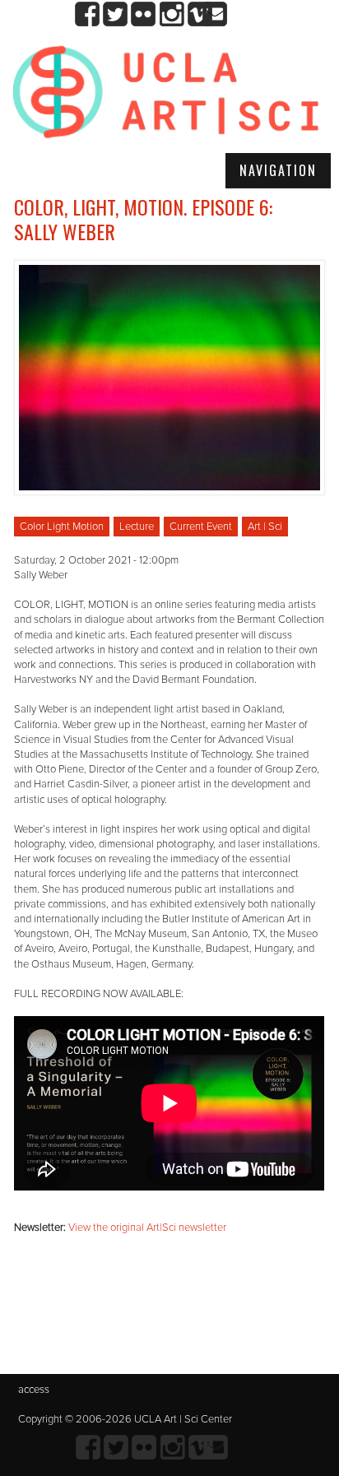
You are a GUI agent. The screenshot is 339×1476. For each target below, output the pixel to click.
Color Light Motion (62, 526)
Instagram (171, 14)
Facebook (87, 14)
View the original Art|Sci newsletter (147, 1227)
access (33, 1389)
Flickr (143, 14)
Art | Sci (265, 526)
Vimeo (199, 14)
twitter (115, 14)
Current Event (201, 526)
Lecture (136, 526)
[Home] (165, 93)
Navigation (278, 170)
